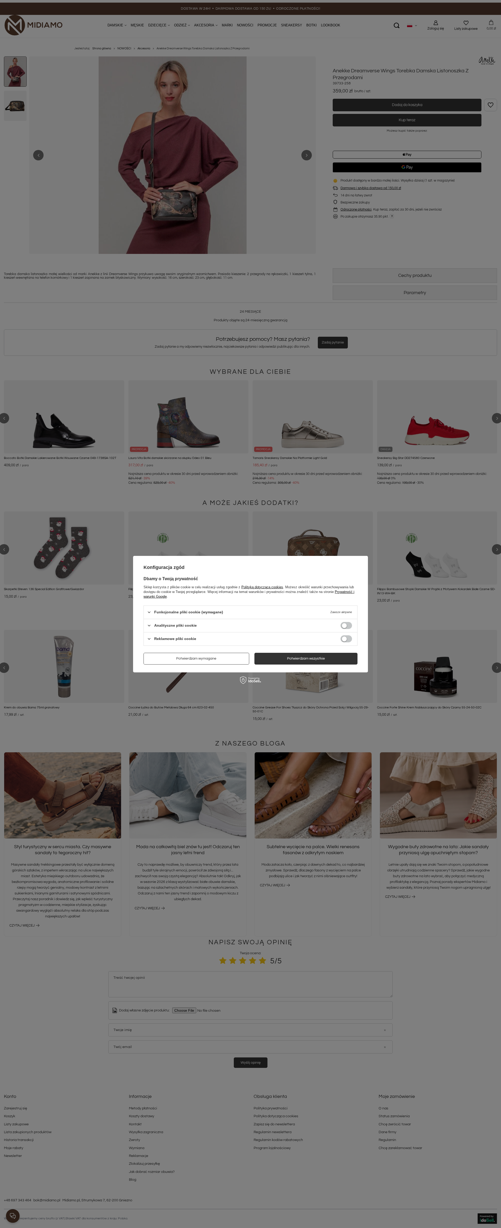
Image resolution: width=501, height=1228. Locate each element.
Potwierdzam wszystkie (306, 658)
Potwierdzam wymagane (196, 658)
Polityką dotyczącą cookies (262, 587)
